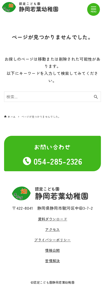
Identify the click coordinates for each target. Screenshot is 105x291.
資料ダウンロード (52, 218)
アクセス (52, 229)
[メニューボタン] (93, 9)
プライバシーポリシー (52, 239)
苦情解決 (52, 260)
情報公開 (52, 250)
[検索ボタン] (96, 96)
